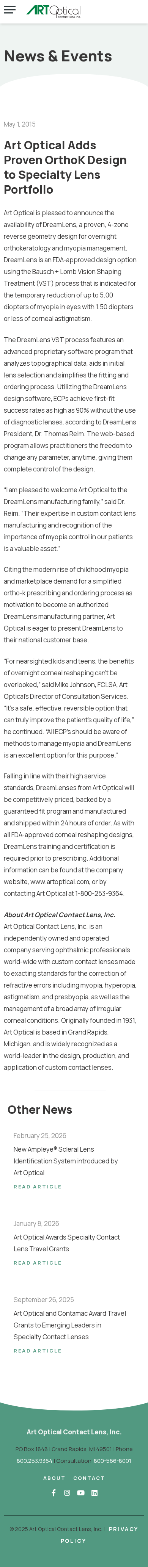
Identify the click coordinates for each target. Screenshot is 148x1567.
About (54, 1478)
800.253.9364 (34, 1461)
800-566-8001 (112, 1461)
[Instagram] (67, 1492)
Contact (89, 1478)
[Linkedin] (94, 1492)
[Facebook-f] (53, 1492)
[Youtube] (80, 1492)
